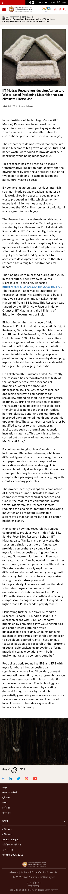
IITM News (26, 17)
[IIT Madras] (20, 9)
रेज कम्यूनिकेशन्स (34, 883)
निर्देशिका (6, 808)
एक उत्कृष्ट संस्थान (55, 9)
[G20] (46, 9)
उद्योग (4, 803)
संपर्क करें (6, 813)
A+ (45, 3)
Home (5, 17)
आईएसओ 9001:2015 (12, 855)
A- (40, 3)
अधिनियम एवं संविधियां (11, 845)
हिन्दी (58, 2)
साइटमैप (54, 872)
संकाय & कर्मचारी (10, 793)
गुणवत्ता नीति (7, 850)
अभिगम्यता (13, 872)
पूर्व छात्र (6, 798)
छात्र (4, 787)
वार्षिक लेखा (7, 835)
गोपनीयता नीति (27, 872)
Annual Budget (10, 840)
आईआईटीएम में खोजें (64, 9)
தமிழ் (53, 2)
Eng (64, 2)
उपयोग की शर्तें (42, 872)
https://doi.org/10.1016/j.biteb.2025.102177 (31, 287)
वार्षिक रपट (7, 829)
